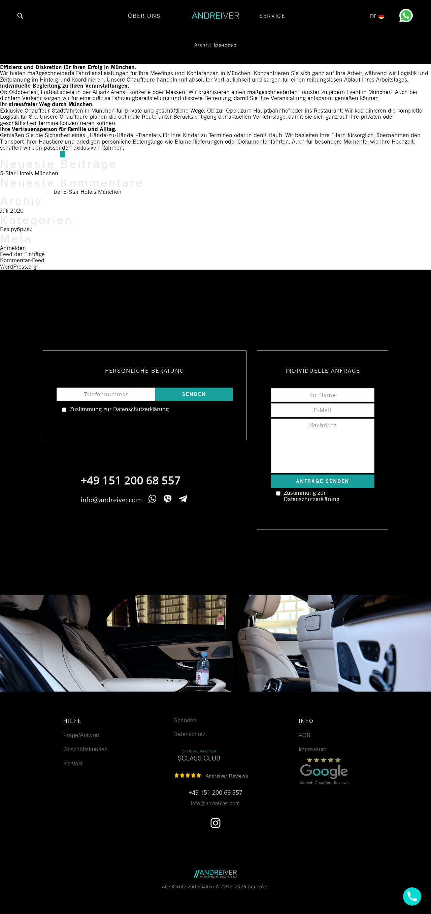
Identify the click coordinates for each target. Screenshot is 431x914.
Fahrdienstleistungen (102, 73)
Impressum (313, 749)
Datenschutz (189, 734)
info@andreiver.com (111, 499)
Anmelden (13, 248)
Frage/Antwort (81, 735)
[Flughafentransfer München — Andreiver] (215, 874)
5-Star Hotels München (29, 173)
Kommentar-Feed (22, 260)
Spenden (185, 720)
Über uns (144, 15)
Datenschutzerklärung (141, 409)
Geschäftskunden (85, 749)
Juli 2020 (12, 210)
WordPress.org (18, 266)
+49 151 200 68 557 (131, 480)
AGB (305, 735)
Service (272, 15)
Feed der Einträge (22, 254)
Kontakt (73, 763)
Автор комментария (26, 191)
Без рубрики (16, 229)
